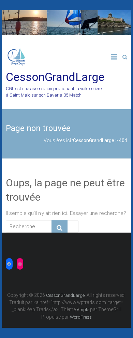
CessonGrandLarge (55, 77)
